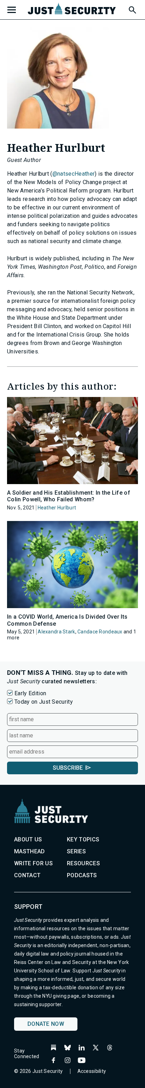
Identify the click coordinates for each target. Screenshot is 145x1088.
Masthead (29, 851)
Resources (83, 863)
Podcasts (82, 875)
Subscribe (68, 767)
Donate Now (45, 1024)
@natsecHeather (73, 173)
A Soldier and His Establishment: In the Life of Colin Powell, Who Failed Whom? (68, 496)
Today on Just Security (43, 701)
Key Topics (83, 839)
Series (76, 851)
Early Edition (30, 693)
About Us (28, 839)
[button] (132, 9)
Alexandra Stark (56, 631)
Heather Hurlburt (57, 507)
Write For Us (33, 863)
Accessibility (91, 1071)
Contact (27, 875)
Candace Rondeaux (99, 631)
